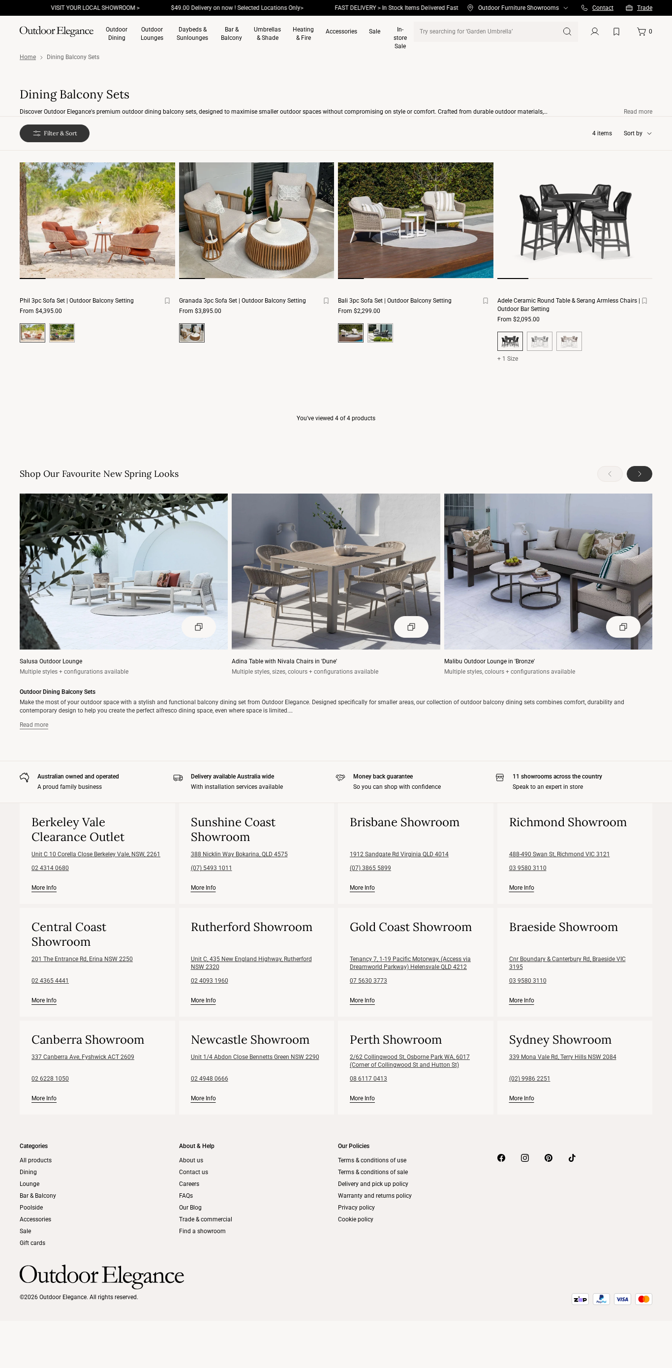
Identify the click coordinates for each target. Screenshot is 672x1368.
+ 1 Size (507, 358)
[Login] (595, 31)
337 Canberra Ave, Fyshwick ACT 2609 (82, 1057)
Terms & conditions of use (372, 1160)
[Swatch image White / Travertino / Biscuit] (569, 341)
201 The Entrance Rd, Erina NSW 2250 (82, 959)
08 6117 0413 (368, 1078)
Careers (189, 1184)
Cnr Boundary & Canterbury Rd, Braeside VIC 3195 (567, 963)
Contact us (193, 1172)
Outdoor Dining (116, 33)
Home (28, 57)
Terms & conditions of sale (373, 1172)
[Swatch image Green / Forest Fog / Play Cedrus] (62, 332)
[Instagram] (525, 1158)
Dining (28, 1172)
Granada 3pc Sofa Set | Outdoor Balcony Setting (242, 300)
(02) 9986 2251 (529, 1078)
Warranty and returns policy (375, 1195)
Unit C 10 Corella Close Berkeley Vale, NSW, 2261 (95, 854)
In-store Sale (400, 36)
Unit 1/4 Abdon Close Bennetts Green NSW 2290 (255, 1057)
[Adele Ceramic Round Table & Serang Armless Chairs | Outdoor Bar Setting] (575, 220)
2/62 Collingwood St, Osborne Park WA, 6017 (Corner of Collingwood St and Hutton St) (410, 1061)
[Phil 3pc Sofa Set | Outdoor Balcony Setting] (97, 220)
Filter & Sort (60, 133)
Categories (34, 1146)
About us (191, 1160)
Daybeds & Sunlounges (192, 33)
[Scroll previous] (39, 229)
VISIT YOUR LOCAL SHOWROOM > (71, 7)
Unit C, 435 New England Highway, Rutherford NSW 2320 (251, 963)
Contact (602, 7)
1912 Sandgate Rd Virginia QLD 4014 (399, 854)
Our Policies (353, 1146)
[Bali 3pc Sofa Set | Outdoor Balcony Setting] (415, 220)
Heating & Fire (303, 33)
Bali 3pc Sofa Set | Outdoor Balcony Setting (395, 300)
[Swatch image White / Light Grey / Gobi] (539, 341)
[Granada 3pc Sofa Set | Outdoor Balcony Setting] (257, 220)
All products (36, 1160)
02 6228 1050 (50, 1078)
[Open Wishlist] (618, 31)
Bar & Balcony (231, 33)
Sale (374, 31)
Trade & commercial (205, 1219)
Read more (638, 111)
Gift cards (32, 1243)
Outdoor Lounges (152, 33)
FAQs (186, 1195)
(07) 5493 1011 (211, 868)
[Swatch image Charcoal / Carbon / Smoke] (380, 332)
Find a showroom (202, 1231)
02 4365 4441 (50, 980)
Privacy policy (356, 1207)
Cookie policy (355, 1219)
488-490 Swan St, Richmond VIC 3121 (559, 854)
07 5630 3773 (368, 980)
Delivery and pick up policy (373, 1184)
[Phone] (584, 8)
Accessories (341, 31)
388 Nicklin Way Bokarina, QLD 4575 (239, 854)
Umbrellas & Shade (267, 33)
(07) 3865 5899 (370, 868)
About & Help (196, 1146)
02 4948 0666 (209, 1078)
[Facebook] (501, 1158)
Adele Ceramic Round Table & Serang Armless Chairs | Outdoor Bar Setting (568, 304)
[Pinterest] (548, 1158)
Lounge (29, 1184)
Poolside (31, 1207)
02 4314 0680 (50, 868)
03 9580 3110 (528, 868)
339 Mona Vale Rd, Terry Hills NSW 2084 (562, 1057)
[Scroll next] (155, 229)
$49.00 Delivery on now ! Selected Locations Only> (213, 7)
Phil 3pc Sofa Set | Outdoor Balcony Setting (77, 300)
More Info (44, 887)
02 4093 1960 (209, 980)
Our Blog (190, 1207)
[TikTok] (572, 1158)
